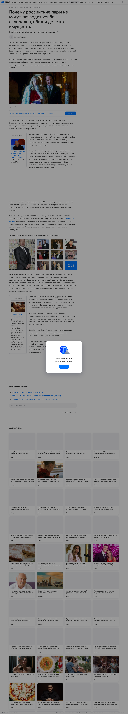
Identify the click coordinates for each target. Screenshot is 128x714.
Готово (64, 367)
